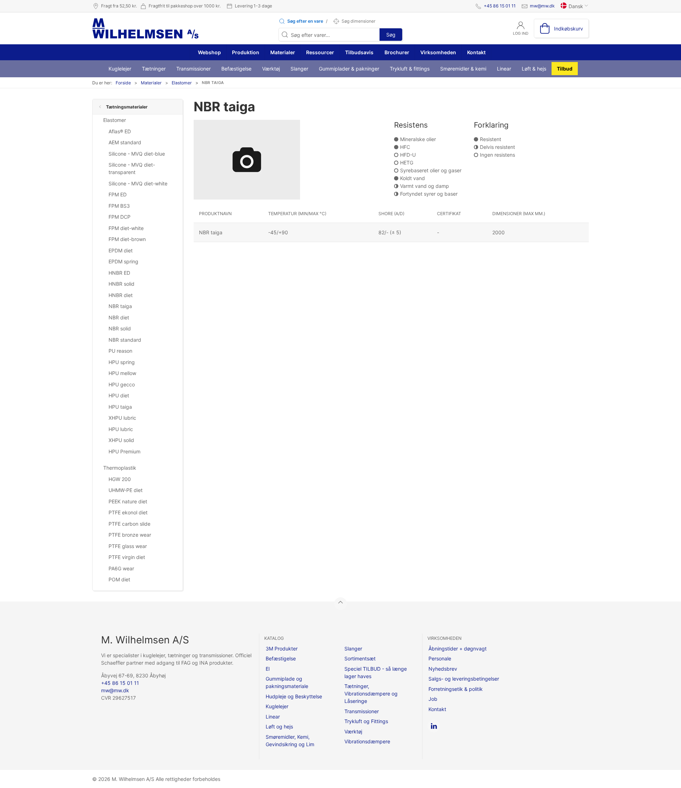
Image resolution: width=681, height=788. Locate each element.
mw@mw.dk (542, 6)
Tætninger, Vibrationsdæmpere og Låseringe (371, 693)
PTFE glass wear (128, 546)
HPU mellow (122, 373)
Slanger (299, 69)
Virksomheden (438, 52)
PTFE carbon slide (129, 524)
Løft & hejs (534, 69)
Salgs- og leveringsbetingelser (463, 679)
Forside (123, 82)
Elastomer (182, 82)
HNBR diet (121, 295)
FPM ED (118, 194)
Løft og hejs (279, 726)
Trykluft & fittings (410, 69)
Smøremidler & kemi (463, 69)
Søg (390, 35)
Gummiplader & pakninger (349, 69)
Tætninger (154, 69)
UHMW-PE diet (126, 490)
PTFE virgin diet (127, 557)
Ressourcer (320, 52)
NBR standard (125, 340)
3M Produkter (282, 649)
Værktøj (271, 69)
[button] (300, 21)
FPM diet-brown (127, 239)
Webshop (209, 52)
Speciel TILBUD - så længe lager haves (375, 672)
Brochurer (396, 52)
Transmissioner (193, 69)
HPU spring (122, 362)
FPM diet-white (126, 228)
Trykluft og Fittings (366, 721)
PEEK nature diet (128, 501)
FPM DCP (120, 217)
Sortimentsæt (360, 658)
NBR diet (119, 317)
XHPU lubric (122, 418)
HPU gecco (122, 384)
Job (432, 699)
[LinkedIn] (433, 726)
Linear (504, 69)
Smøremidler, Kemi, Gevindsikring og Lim (290, 740)
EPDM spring (123, 261)
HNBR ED (119, 273)
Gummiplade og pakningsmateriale (287, 682)
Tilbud (564, 69)
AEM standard (125, 142)
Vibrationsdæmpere (367, 741)
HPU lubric (121, 429)
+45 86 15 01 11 (500, 6)
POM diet (119, 579)
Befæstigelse (236, 69)
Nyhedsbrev (442, 669)
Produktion (245, 52)
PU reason (120, 351)
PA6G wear (121, 568)
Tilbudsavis (359, 52)
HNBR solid (121, 284)
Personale (439, 658)
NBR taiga (120, 306)
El (268, 669)
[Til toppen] (340, 603)
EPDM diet (121, 250)
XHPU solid (121, 440)
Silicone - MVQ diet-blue (137, 154)
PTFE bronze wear (130, 535)
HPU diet (119, 395)
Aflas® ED (120, 131)
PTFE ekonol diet (128, 512)
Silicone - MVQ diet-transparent (132, 168)
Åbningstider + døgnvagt (457, 649)
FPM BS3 (119, 206)
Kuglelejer (120, 69)
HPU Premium (124, 451)
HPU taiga (120, 407)
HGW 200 (120, 479)
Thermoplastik (119, 468)
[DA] (145, 28)
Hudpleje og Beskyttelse (294, 696)
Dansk (576, 6)
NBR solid (120, 328)
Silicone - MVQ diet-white (138, 183)
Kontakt (476, 52)
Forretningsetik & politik (455, 689)
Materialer (282, 52)
